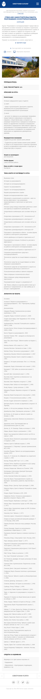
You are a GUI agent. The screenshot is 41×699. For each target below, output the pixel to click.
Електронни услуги (20, 676)
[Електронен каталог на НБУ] (4, 4)
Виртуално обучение (23, 52)
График (9, 52)
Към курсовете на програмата (21, 48)
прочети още (21, 43)
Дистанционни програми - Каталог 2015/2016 (20, 10)
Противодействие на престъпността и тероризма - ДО (20, 12)
